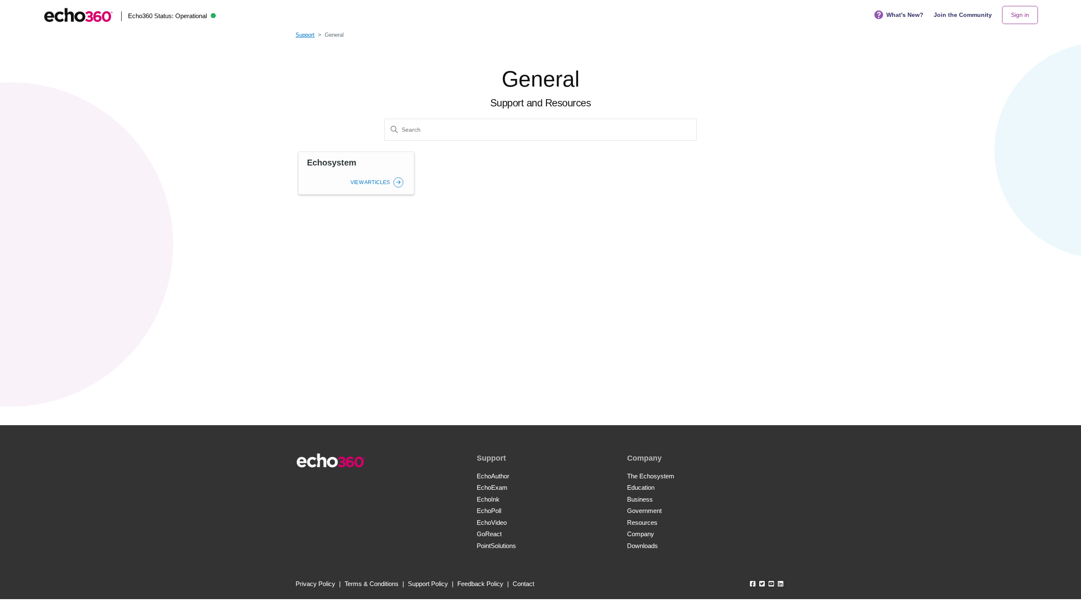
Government (644, 510)
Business (640, 499)
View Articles (370, 182)
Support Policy (428, 583)
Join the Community (963, 14)
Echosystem (331, 162)
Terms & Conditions (372, 583)
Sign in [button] (1020, 14)
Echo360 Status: (167, 15)
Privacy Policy (315, 583)
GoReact (489, 533)
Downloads (642, 545)
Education (641, 487)
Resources (642, 522)
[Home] (78, 15)
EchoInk (488, 499)
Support (305, 35)
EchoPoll (489, 510)
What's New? (904, 14)
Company (640, 533)
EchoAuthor (493, 476)
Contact (523, 583)
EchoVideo (492, 522)
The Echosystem (650, 476)
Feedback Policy (480, 583)
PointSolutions (496, 545)
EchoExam (492, 487)
